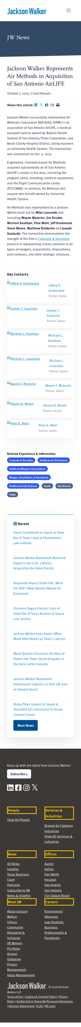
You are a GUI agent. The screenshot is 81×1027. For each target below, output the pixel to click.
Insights (13, 869)
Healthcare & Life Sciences (53, 460)
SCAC (39, 1006)
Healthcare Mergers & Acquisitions (27, 469)
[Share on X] (42, 105)
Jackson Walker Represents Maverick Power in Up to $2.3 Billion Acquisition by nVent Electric (39, 563)
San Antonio (64, 486)
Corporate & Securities (54, 238)
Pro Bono (13, 948)
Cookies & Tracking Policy (41, 997)
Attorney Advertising (21, 1006)
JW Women (14, 943)
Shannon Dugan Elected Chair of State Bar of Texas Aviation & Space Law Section (38, 613)
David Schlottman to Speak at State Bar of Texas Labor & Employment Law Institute (38, 537)
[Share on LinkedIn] (36, 105)
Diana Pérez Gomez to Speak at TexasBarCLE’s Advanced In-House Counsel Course (38, 709)
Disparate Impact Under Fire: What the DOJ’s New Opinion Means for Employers (38, 588)
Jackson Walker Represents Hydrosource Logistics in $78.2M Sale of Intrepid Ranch (40, 684)
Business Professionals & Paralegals (55, 932)
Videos (12, 922)
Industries (51, 831)
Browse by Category (58, 825)
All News (13, 863)
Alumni (12, 953)
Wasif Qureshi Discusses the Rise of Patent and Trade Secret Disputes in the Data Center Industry (38, 658)
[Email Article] (53, 105)
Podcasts (13, 884)
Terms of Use (15, 997)
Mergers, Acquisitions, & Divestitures (28, 477)
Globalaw (14, 959)
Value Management (21, 975)
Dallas (12, 494)
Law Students (54, 922)
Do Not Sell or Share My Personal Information (45, 1001)
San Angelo (52, 884)
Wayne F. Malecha (58, 385)
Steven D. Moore (54, 405)
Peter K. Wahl (48, 425)
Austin (47, 486)
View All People (18, 819)
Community (15, 927)
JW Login (50, 1006)
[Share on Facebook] (47, 105)
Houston (50, 879)
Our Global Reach (57, 895)
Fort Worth (51, 874)
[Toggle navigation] (68, 10)
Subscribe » (19, 773)
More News (25, 725)
